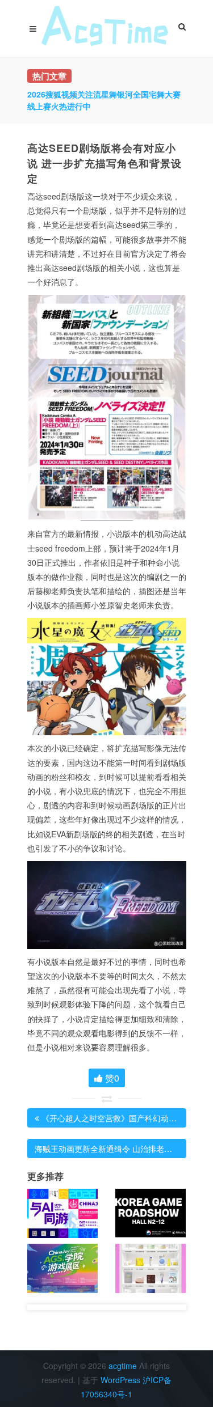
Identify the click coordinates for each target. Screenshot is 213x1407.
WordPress (120, 1379)
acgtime (123, 1365)
